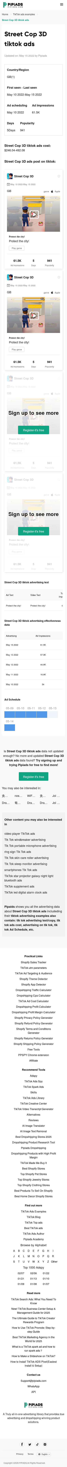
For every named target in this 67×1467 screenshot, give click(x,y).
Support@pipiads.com (33, 1381)
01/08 (33, 1284)
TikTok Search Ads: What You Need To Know (33, 1301)
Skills (33, 1092)
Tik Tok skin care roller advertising (26, 857)
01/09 (21, 1284)
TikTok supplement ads (19, 886)
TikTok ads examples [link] (24, 14)
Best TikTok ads (33, 1228)
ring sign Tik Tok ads (17, 851)
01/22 (46, 1273)
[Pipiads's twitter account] (29, 1444)
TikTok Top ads (33, 1222)
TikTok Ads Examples (33, 1211)
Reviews (33, 1120)
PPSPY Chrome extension (33, 1055)
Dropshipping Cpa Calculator (33, 995)
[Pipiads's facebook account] (22, 1444)
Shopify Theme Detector (33, 979)
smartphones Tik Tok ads (20, 870)
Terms (31, 1454)
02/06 (33, 1273)
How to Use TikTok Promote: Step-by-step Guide (33, 1329)
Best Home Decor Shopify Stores (33, 1196)
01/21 (21, 1278)
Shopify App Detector (33, 984)
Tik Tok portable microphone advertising (30, 845)
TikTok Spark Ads (33, 1087)
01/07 (46, 1284)
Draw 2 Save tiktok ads (8, 802)
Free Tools (33, 1049)
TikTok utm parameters (33, 968)
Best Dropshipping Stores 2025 (33, 1137)
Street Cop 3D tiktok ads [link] (15, 20)
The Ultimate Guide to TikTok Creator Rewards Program (33, 1320)
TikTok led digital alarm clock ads (25, 892)
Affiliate (33, 1060)
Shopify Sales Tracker (33, 962)
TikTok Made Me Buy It (33, 1163)
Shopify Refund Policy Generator (34, 1023)
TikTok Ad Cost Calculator (33, 1001)
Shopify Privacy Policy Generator (33, 1018)
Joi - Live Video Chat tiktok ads (58, 795)
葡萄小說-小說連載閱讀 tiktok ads (21, 802)
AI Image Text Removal (33, 1131)
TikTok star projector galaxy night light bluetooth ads (28, 878)
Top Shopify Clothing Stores (33, 1185)
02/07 (21, 1273)
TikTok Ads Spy (33, 1081)
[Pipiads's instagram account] (44, 1444)
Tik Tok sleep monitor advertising (25, 864)
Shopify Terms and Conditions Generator (33, 1031)
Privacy (19, 1454)
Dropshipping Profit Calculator (33, 1006)
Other (53, 1261)
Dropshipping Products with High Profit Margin (33, 1155)
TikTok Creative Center (33, 1103)
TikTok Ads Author (33, 1233)
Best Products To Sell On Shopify (33, 1191)
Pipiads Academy (33, 1239)
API (33, 1392)
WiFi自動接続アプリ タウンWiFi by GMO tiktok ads (33, 795)
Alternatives (33, 1114)
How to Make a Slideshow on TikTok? (33, 1356)
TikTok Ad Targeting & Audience (33, 973)
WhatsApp (33, 1386)
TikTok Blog (33, 1217)
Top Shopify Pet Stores (33, 1174)
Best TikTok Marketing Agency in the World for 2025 (34, 1339)
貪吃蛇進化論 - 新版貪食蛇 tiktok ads (8, 795)
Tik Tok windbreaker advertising (25, 839)
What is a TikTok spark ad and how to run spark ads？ (33, 1348)
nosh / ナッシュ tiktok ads (21, 795)
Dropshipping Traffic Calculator (33, 990)
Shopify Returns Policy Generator (33, 1038)
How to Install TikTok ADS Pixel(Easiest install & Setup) (33, 1363)
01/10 (46, 1278)
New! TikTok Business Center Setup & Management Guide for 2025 (33, 1310)
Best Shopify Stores (33, 1168)
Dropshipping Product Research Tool (33, 1142)
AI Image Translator (33, 1126)
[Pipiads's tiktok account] (37, 1444)
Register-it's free (33, 430)
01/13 (33, 1278)
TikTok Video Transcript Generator (33, 1109)
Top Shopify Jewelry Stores (33, 1179)
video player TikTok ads (19, 833)
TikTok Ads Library (33, 1098)
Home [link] (5, 14)
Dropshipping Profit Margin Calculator (33, 1012)
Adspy (33, 1076)
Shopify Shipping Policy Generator (34, 1044)
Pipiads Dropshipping (33, 1148)
